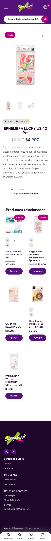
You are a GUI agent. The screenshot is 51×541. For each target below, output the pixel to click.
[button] (41, 36)
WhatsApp (8, 538)
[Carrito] (31, 535)
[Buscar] (20, 535)
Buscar (20, 538)
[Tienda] (42, 535)
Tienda (42, 538)
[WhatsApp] (8, 535)
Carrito (31, 538)
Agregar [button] (14, 271)
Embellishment (29, 193)
